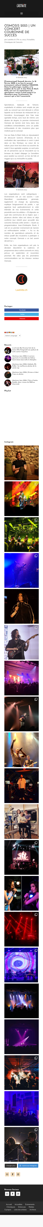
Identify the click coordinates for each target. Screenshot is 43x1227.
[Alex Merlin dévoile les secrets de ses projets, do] (21, 462)
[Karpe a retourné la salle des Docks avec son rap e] (21, 678)
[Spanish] (13, 332)
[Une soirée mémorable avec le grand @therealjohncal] (21, 965)
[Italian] (11, 332)
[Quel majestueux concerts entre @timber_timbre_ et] (21, 929)
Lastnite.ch (11, 39)
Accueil (9, 1204)
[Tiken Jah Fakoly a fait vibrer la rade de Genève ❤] (21, 498)
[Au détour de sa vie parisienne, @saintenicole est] (21, 606)
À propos (7, 1210)
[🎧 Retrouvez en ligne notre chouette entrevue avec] (21, 893)
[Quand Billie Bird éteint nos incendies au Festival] (21, 642)
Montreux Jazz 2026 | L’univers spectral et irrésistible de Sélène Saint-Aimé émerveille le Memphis (24, 358)
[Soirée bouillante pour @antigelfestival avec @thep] (21, 1072)
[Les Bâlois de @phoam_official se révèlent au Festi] (21, 785)
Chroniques (11, 1207)
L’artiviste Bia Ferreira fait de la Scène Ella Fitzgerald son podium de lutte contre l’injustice (25, 349)
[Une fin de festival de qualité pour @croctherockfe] (21, 1144)
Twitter (22, 314)
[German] (9, 332)
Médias (31, 1207)
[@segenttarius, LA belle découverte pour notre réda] (21, 1036)
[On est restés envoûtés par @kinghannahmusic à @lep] (21, 1001)
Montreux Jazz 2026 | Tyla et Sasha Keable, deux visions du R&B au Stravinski (25, 382)
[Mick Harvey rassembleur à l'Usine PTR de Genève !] (21, 534)
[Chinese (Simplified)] (5, 332)
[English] (7, 332)
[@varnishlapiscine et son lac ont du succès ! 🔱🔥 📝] (21, 857)
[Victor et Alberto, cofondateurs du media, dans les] (21, 821)
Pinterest (22, 318)
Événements (30, 1204)
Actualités (31, 39)
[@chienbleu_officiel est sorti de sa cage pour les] (21, 749)
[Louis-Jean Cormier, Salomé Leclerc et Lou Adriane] (21, 714)
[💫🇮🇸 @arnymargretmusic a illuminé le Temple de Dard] (21, 1108)
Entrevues (22, 1207)
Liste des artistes (20, 1210)
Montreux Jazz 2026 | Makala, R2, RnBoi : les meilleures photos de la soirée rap (24, 366)
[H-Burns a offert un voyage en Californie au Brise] (21, 570)
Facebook (22, 310)
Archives (33, 1210)
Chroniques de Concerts (13, 42)
